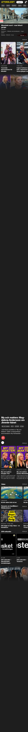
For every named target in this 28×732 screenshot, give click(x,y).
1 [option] (2, 442)
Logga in (19, 2)
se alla (24, 39)
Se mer (22, 35)
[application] (14, 16)
